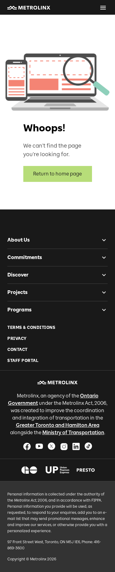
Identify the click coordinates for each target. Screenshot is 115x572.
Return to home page (57, 174)
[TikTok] (88, 446)
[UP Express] (57, 470)
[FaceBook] (27, 446)
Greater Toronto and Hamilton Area (57, 425)
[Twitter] (51, 446)
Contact (17, 349)
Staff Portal (22, 360)
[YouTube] (39, 446)
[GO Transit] (29, 470)
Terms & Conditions (31, 327)
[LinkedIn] (76, 446)
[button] (28, 7)
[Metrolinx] (57, 382)
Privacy (17, 338)
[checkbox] (101, 240)
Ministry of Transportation (73, 432)
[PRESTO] (86, 470)
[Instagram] (64, 446)
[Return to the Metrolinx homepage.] (28, 7)
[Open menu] (103, 7)
